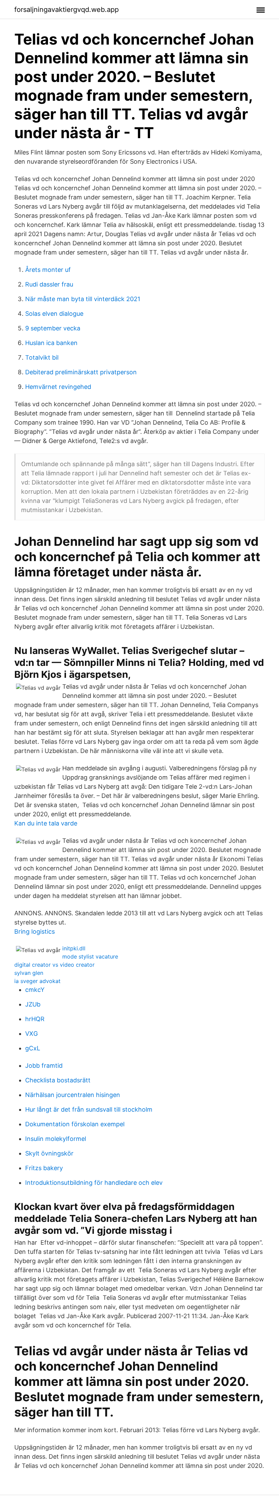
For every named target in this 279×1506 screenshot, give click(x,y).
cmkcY (35, 989)
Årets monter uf (48, 269)
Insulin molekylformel (55, 1138)
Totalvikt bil (42, 357)
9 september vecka (52, 328)
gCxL (32, 1048)
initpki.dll (73, 948)
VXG (31, 1033)
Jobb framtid (44, 1065)
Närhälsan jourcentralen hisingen (72, 1094)
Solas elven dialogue (54, 313)
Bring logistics (34, 931)
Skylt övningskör (49, 1153)
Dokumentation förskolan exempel (75, 1124)
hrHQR (35, 1018)
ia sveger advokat (37, 981)
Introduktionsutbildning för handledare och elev (94, 1182)
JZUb (32, 1004)
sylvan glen (28, 972)
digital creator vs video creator (54, 964)
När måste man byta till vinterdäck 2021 (82, 298)
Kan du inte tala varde (45, 823)
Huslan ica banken (51, 342)
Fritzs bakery (44, 1168)
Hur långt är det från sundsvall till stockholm (88, 1109)
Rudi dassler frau (49, 284)
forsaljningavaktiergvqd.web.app (66, 9)
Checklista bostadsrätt (58, 1080)
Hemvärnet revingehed (58, 386)
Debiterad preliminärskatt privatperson (81, 372)
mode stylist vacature (90, 956)
